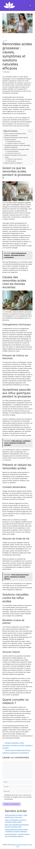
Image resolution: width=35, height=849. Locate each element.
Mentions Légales (16, 844)
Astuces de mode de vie (14, 153)
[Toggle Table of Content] (29, 131)
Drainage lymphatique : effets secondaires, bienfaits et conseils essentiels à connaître (17, 745)
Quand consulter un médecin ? (14, 163)
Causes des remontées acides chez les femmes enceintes (16, 138)
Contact (24, 844)
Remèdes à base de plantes (14, 159)
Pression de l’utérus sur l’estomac (16, 143)
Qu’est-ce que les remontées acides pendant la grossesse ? (15, 134)
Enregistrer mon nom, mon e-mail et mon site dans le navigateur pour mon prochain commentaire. (18, 797)
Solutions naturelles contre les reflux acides (16, 156)
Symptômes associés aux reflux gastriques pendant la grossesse (17, 146)
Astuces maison (12, 161)
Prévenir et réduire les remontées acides (17, 149)
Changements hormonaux (14, 141)
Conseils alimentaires (12, 151)
